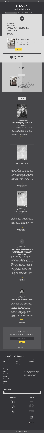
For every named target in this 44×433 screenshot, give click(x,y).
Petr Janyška (24, 85)
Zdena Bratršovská (21, 87)
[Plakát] (22, 111)
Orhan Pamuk (25, 84)
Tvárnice (33, 12)
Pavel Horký (20, 85)
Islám (34, 375)
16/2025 (29, 42)
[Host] (31, 401)
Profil (15, 58)
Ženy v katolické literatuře (28, 371)
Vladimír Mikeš (20, 86)
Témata (14, 12)
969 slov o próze (30, 375)
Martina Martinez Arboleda (22, 83)
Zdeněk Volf (27, 87)
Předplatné (31, 361)
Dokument (26, 374)
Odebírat (21, 342)
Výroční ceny (30, 374)
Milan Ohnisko (20, 84)
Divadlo (29, 372)
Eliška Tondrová (20, 81)
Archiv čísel (31, 359)
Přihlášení (18, 49)
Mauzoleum (26, 372)
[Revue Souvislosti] (31, 411)
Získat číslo (25, 49)
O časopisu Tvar (20, 363)
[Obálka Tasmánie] (22, 152)
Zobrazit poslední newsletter (21, 345)
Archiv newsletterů (21, 347)
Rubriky (7, 12)
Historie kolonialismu (35, 372)
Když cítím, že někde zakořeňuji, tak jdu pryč (22, 122)
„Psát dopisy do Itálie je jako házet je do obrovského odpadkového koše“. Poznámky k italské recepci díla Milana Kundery (22, 252)
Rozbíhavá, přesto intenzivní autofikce (22, 212)
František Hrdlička (27, 81)
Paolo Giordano (31, 84)
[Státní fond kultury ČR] (31, 422)
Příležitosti (27, 12)
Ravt (19, 12)
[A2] (31, 406)
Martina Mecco (30, 83)
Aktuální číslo (6, 359)
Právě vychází (36, 371)
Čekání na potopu (22, 165)
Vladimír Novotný (26, 86)
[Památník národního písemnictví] (31, 417)
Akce (23, 12)
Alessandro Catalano (21, 80)
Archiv (37, 12)
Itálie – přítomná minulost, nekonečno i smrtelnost (22, 300)
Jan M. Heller (20, 82)
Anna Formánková (28, 80)
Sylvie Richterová (30, 85)
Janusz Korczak (25, 82)
